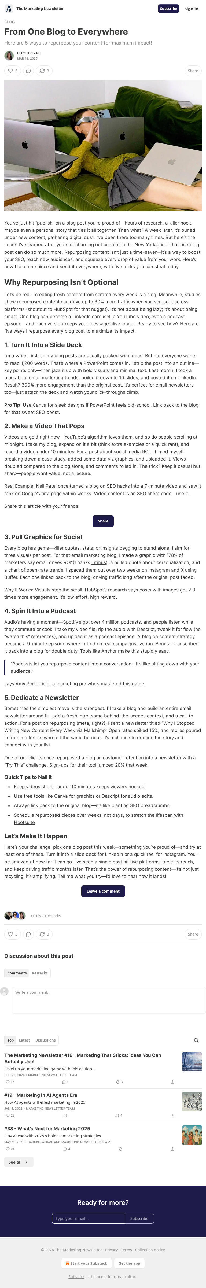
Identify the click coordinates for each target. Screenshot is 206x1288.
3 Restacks (52, 915)
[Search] (196, 1040)
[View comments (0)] (28, 70)
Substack (76, 1276)
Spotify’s (72, 622)
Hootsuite (24, 822)
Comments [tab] (17, 973)
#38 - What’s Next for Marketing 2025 (47, 1128)
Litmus (98, 562)
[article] (103, 1068)
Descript (146, 629)
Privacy (111, 1249)
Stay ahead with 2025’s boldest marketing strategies (52, 1135)
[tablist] (27, 973)
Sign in (191, 8)
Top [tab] (11, 1040)
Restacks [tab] (39, 973)
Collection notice (150, 1249)
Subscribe (168, 8)
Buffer (10, 577)
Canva (39, 405)
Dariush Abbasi (40, 1142)
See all (15, 1162)
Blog (9, 22)
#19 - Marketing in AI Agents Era (40, 1095)
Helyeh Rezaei (29, 53)
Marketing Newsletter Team (52, 1075)
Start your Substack (89, 1263)
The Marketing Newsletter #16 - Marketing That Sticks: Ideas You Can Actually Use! (82, 1058)
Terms (126, 1249)
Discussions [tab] (45, 1040)
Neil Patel (46, 486)
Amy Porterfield (33, 683)
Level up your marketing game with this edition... (49, 1068)
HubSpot (94, 590)
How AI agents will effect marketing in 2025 (45, 1102)
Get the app (129, 1263)
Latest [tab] (24, 1040)
